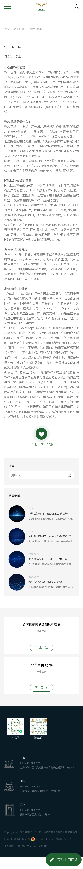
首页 (6, 29)
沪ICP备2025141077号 (17, 839)
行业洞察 (19, 29)
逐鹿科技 (9, 846)
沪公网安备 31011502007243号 (54, 839)
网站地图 (43, 846)
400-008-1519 (32, 763)
